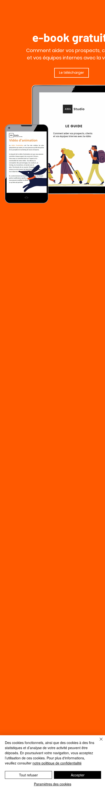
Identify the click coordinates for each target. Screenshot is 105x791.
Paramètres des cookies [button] (52, 784)
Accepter (77, 774)
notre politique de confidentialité (57, 763)
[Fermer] (98, 742)
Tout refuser (28, 774)
